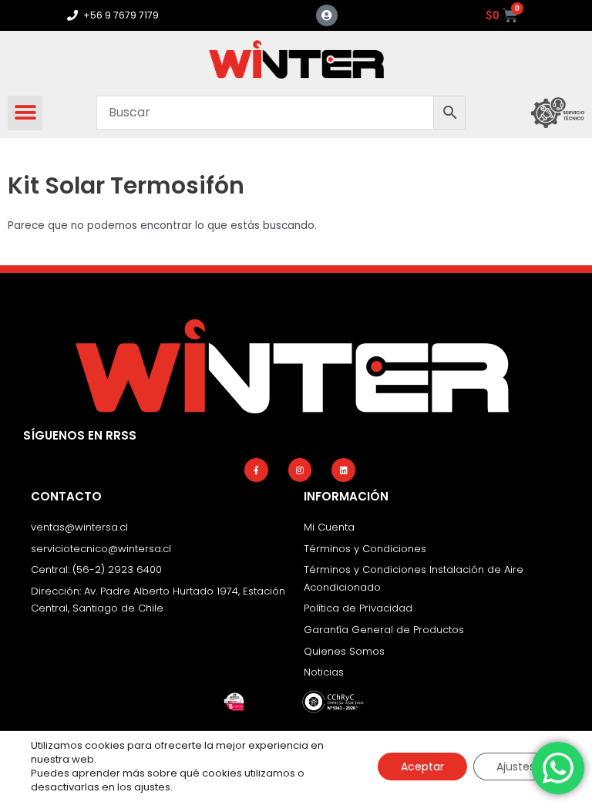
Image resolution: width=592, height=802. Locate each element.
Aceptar (422, 766)
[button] (25, 113)
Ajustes (515, 766)
